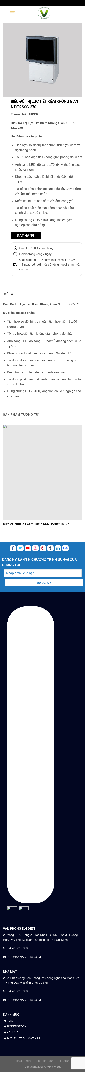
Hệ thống (62, 1061)
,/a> (28, 548)
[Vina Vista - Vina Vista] (44, 13)
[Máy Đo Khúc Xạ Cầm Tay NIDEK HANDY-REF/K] (42, 472)
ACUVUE (12, 1032)
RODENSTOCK (16, 1026)
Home (20, 1061)
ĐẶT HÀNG (26, 235)
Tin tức (48, 1061)
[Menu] (12, 13)
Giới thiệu (33, 1061)
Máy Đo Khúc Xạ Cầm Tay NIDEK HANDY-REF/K (36, 524)
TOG (9, 1020)
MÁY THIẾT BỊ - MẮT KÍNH (23, 1038)
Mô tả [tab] (8, 294)
